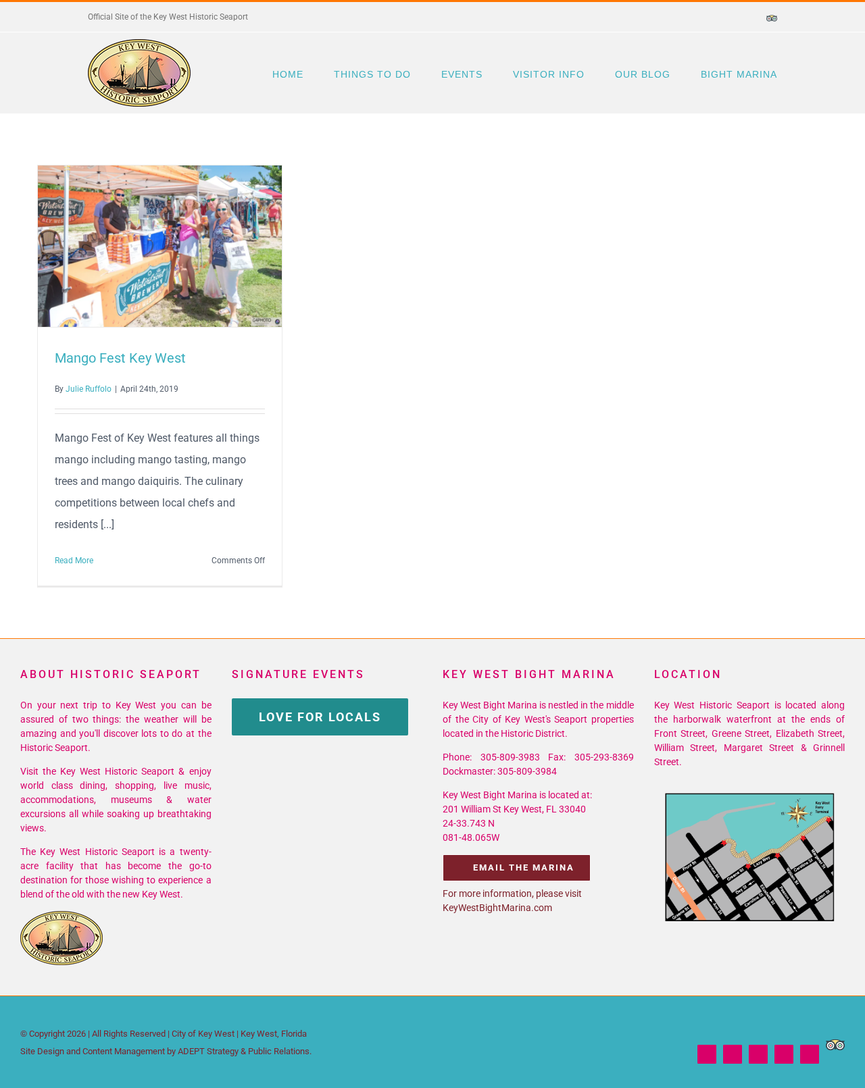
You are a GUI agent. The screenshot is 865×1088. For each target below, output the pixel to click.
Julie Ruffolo (89, 389)
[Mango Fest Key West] (160, 246)
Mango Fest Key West (135, 246)
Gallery (184, 246)
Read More (74, 560)
